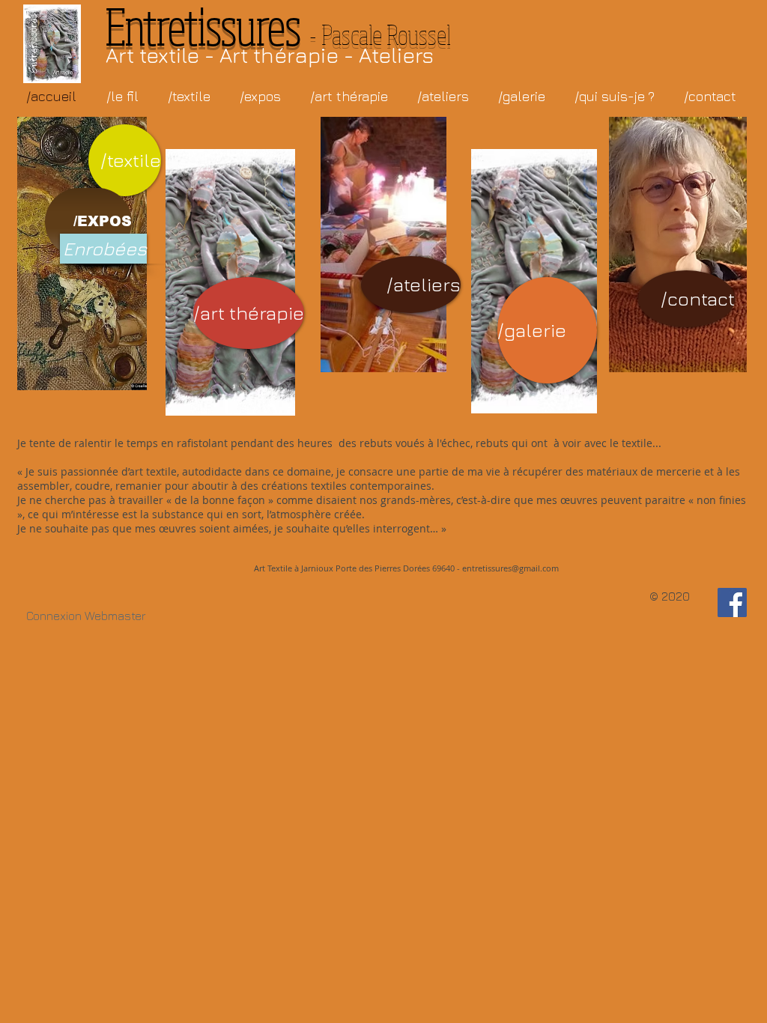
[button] (614, 96)
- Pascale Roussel (278, 34)
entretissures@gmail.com (510, 568)
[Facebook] (732, 602)
